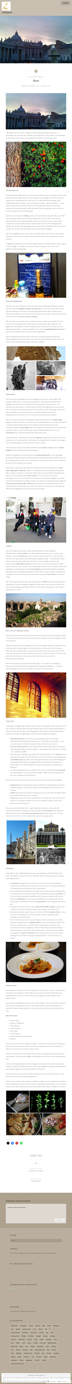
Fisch (52, 1332)
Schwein (37, 1353)
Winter (22, 1360)
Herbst (42, 1339)
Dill (46, 1329)
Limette (35, 1343)
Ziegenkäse (29, 1360)
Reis (31, 1350)
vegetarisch (53, 1357)
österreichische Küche (17, 1363)
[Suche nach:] (36, 1240)
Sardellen (18, 1353)
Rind (48, 1350)
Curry (34, 1329)
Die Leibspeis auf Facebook (21, 1264)
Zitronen (37, 1360)
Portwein (25, 1350)
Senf (43, 1353)
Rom (39, 1155)
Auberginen (23, 1326)
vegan (45, 1357)
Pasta (47, 1346)
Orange (32, 1346)
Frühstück (31, 1336)
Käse (12, 1343)
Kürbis (18, 1343)
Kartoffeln (49, 1339)
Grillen (35, 1339)
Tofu (32, 1357)
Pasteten (53, 1346)
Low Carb (43, 1343)
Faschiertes (33, 1332)
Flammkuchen (15, 1336)
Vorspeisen (14, 1360)
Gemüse (45, 1336)
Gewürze (13, 1339)
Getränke (52, 1336)
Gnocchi (29, 1339)
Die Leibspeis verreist (36, 76)
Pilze (12, 1350)
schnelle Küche (28, 1353)
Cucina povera (26, 1329)
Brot (12, 1329)
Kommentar (59, 1220)
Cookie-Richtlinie (46, 1381)
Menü (66, 3)
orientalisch (40, 1346)
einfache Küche (15, 1332)
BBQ (44, 1326)
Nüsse (21, 1346)
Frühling (23, 1336)
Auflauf (31, 1326)
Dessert (40, 1329)
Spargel (13, 1357)
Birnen (49, 1326)
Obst (26, 1346)
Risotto (54, 1350)
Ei (49, 1329)
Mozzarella (14, 1346)
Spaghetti (56, 1353)
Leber (29, 1343)
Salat (12, 1353)
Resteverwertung (40, 1350)
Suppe (19, 1357)
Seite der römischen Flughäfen (28, 316)
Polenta (18, 1350)
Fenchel (41, 1332)
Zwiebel (44, 1360)
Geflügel (33, 1155)
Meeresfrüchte (52, 1343)
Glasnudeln (21, 1339)
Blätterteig (56, 1326)
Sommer (48, 1353)
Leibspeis (7, 12)
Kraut (55, 1339)
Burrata (18, 1329)
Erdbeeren (25, 1332)
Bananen (37, 1326)
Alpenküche (14, 1326)
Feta (47, 1332)
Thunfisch (26, 1357)
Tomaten (39, 1357)
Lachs (23, 1343)
